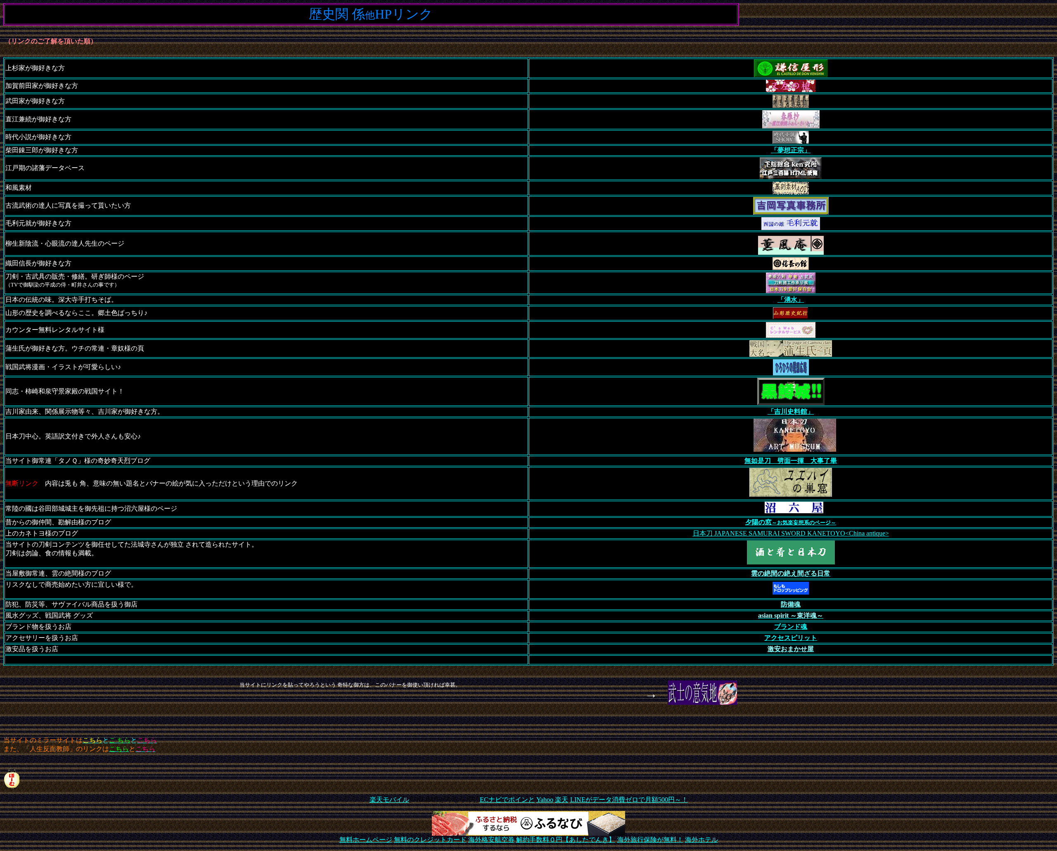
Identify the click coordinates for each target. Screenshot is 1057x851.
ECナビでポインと (507, 799)
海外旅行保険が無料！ (650, 839)
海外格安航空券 (491, 839)
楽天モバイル (389, 799)
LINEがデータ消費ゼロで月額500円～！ (629, 799)
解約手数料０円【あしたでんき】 (565, 839)
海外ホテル (701, 839)
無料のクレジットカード (430, 839)
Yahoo (544, 799)
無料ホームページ (365, 839)
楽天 (561, 799)
